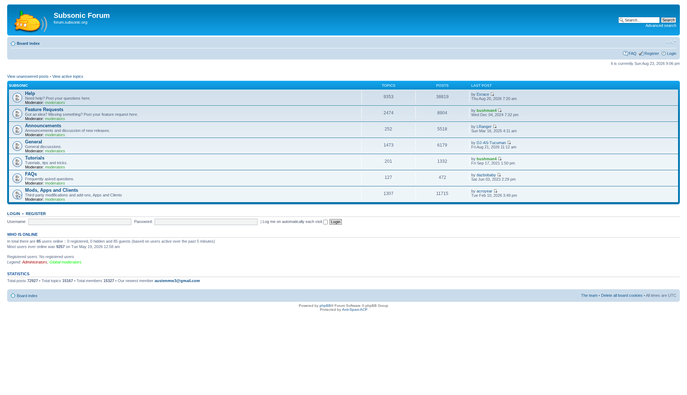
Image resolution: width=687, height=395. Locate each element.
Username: (16, 221)
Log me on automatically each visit (293, 221)
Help (30, 93)
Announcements (43, 125)
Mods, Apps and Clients (51, 190)
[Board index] (31, 20)
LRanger (484, 126)
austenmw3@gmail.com (177, 281)
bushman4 (487, 110)
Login (671, 53)
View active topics (67, 76)
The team (589, 295)
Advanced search (660, 25)
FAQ (633, 53)
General (33, 141)
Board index (28, 43)
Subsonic (18, 85)
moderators (55, 102)
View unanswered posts (28, 76)
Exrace (483, 94)
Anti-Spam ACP (354, 309)
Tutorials (34, 158)
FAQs (31, 174)
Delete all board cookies (622, 295)
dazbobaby (486, 175)
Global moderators (65, 262)
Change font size (671, 42)
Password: (143, 221)
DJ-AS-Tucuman (491, 143)
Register (651, 53)
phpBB (325, 306)
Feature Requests (44, 109)
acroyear (484, 191)
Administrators (34, 262)
